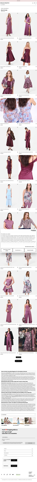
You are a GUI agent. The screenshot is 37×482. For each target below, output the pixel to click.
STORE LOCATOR (14, 465)
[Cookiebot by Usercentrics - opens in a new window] (31, 230)
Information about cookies (29, 246)
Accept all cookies (30, 250)
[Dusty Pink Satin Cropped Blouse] (9, 224)
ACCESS (14, 460)
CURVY (4, 440)
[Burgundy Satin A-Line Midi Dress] (9, 53)
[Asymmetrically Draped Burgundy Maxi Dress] (27, 139)
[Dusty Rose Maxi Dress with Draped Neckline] (9, 25)
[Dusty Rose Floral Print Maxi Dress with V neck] (9, 254)
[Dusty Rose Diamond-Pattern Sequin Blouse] (27, 224)
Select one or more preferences (6, 439)
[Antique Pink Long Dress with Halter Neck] (27, 25)
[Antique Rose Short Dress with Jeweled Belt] (9, 282)
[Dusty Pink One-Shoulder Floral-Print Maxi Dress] (27, 339)
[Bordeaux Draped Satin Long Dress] (27, 167)
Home (2, 8)
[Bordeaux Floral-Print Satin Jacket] (9, 82)
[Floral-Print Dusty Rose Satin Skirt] (27, 282)
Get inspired (3, 414)
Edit (34, 475)
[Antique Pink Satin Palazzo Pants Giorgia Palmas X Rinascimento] (9, 339)
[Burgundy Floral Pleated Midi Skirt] (27, 82)
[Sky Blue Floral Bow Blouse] (9, 110)
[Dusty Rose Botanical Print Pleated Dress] (27, 254)
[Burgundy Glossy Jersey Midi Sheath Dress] (9, 167)
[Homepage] (9, 2)
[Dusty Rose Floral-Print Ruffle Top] (27, 196)
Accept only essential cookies (6, 250)
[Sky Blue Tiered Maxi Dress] (9, 196)
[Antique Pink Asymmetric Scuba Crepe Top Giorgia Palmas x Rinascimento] (27, 311)
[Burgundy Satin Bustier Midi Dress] (9, 139)
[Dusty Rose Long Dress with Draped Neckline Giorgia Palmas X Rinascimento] (9, 311)
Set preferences (18, 250)
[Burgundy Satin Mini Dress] (27, 53)
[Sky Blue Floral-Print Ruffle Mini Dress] (27, 110)
